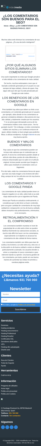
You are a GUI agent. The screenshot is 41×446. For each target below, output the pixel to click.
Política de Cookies (8, 394)
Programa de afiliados (9, 386)
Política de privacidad (26, 305)
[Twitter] (7, 427)
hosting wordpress (8, 328)
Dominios (4, 325)
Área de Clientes (7, 360)
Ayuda (3, 366)
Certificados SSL (7, 339)
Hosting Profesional (8, 333)
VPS (3, 344)
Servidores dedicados (9, 341)
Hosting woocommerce (9, 331)
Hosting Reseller (7, 336)
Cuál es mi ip (6, 375)
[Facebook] (3, 427)
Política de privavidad (9, 391)
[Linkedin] (16, 427)
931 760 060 (20, 280)
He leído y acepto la (19, 305)
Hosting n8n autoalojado (10, 347)
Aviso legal (5, 388)
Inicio (6, 26)
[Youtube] (11, 427)
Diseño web (5, 350)
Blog (12, 26)
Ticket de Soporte (7, 363)
